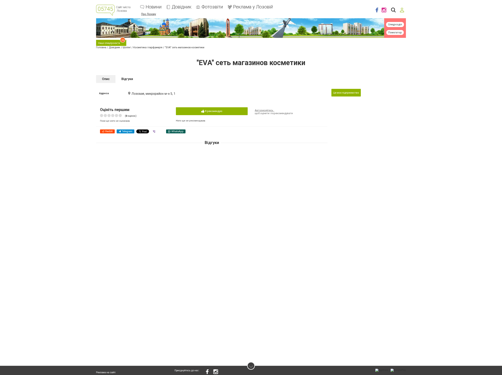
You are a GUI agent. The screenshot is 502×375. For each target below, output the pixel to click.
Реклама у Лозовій (253, 7)
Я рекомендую (213, 111)
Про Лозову (148, 14)
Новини (154, 7)
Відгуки (127, 79)
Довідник (181, 7)
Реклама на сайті (105, 372)
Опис (106, 79)
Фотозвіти (212, 7)
